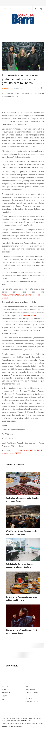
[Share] (35, 9)
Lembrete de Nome (31, 693)
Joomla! (5, 724)
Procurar (28, 699)
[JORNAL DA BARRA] (23, 19)
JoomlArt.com (25, 721)
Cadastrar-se (30, 690)
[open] (5, 9)
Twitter (5, 686)
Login (27, 686)
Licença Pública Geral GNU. (12, 726)
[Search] (41, 9)
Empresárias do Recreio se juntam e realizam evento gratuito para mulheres (20, 79)
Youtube (5, 696)
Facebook (5, 690)
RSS (3, 699)
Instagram (6, 693)
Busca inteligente (31, 702)
